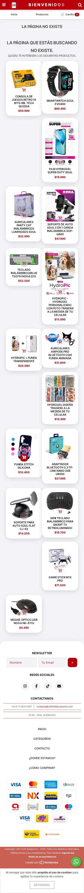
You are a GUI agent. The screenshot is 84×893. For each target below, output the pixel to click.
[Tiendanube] (42, 863)
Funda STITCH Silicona (24, 466)
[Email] (59, 686)
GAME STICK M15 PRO (60, 579)
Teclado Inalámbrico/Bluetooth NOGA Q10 (24, 273)
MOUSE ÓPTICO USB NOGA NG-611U (24, 621)
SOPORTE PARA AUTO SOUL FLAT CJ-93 (24, 525)
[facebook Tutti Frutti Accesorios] (36, 686)
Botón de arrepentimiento (42, 856)
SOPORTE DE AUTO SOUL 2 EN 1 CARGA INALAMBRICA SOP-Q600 (60, 229)
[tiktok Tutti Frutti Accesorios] (47, 686)
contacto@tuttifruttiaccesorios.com (55, 706)
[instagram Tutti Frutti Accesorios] (25, 686)
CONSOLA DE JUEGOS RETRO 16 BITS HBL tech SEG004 (24, 101)
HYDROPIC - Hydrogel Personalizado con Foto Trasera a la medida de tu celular (60, 306)
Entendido (42, 885)
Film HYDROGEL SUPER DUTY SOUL (60, 170)
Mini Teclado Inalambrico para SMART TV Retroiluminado (60, 522)
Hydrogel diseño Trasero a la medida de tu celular (60, 409)
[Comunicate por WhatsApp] (76, 862)
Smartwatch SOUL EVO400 (60, 102)
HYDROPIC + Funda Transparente (24, 359)
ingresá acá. (68, 852)
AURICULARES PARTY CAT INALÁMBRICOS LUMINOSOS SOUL (24, 226)
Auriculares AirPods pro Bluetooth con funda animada (59, 353)
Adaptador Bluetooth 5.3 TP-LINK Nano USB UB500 (60, 469)
